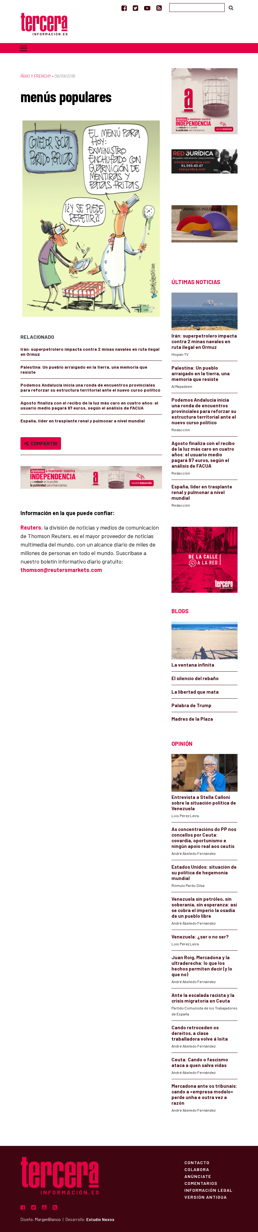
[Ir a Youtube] (147, 8)
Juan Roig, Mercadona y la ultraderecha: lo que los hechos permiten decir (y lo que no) (201, 965)
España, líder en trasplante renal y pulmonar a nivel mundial (82, 420)
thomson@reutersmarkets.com (61, 569)
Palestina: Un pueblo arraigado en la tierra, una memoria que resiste (83, 369)
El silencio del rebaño (195, 678)
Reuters (30, 527)
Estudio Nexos (100, 1219)
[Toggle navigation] (23, 48)
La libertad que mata (195, 692)
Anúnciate (197, 1176)
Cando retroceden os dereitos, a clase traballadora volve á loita (199, 1033)
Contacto (197, 1162)
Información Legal (208, 1189)
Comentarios (200, 1182)
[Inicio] (44, 23)
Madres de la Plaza (192, 719)
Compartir (43, 443)
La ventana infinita (192, 665)
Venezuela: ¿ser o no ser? (200, 936)
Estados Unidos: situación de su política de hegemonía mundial (204, 872)
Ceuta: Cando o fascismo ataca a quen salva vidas (199, 1062)
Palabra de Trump (191, 705)
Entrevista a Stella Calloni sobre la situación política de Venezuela (203, 802)
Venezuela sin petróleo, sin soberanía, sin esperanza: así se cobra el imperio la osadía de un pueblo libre (204, 907)
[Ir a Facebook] (124, 8)
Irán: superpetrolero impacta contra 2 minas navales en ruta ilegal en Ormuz (90, 351)
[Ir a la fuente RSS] (159, 8)
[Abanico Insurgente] (204, 231)
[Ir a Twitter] (135, 8)
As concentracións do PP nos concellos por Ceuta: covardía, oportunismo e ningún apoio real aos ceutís (203, 837)
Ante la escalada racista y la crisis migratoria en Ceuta (202, 998)
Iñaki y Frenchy (35, 76)
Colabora (196, 1169)
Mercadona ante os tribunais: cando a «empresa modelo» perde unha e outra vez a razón (204, 1094)
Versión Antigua (205, 1196)
